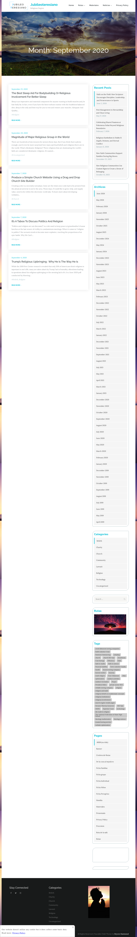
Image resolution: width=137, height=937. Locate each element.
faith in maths (100, 664)
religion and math (101, 691)
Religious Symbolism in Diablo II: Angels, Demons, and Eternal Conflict (109, 141)
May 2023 (100, 284)
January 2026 (101, 213)
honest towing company (111, 670)
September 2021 (102, 354)
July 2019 (99, 503)
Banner (99, 749)
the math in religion (102, 712)
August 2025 (101, 232)
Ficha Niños (101, 787)
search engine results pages (105, 703)
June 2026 (101, 193)
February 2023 (102, 296)
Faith (119, 661)
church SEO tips (108, 658)
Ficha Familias (101, 768)
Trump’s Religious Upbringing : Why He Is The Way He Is (45, 261)
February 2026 (102, 206)
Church (16, 199)
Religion (16, 115)
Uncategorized (19, 155)
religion (118, 688)
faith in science (113, 664)
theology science (120, 719)
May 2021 (100, 374)
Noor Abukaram (113, 676)
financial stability (101, 667)
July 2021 (99, 367)
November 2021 (102, 348)
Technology (100, 579)
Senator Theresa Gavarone (104, 706)
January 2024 (101, 251)
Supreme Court (108, 709)
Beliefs (15, 279)
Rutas (80, 5)
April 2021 (100, 380)
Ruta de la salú (102, 832)
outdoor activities (113, 679)
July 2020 (100, 432)
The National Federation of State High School (108, 715)
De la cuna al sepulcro (105, 762)
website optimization (102, 725)
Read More (16, 120)
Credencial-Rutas (103, 755)
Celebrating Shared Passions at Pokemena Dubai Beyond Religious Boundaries (110, 125)
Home (71, 5)
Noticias (106, 5)
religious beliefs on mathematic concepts (109, 694)
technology (121, 709)
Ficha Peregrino (102, 794)
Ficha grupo (101, 774)
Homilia (99, 800)
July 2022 (100, 322)
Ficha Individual (102, 781)
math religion (100, 676)
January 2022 (101, 335)
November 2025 (102, 219)
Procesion (100, 826)
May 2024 (100, 245)
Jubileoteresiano (44, 5)
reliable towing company (104, 688)
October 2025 (101, 226)
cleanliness (121, 658)
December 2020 (102, 400)
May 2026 (100, 200)
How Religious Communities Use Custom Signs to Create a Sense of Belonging (109, 169)
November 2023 (102, 264)
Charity (99, 547)
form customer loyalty (118, 667)
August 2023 (101, 271)
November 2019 (102, 477)
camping (117, 655)
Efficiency (110, 661)
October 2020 (101, 412)
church (97, 658)
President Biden (101, 685)
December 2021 (102, 342)
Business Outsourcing (102, 655)
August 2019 (101, 496)
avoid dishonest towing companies (107, 649)
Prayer (114, 682)
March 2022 (101, 329)
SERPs (97, 709)
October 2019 (101, 483)
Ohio (124, 676)
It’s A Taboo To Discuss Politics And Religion (37, 221)
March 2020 (101, 451)
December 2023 (102, 258)
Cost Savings (99, 661)
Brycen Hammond (121, 934)
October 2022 (101, 316)
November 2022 (102, 309)
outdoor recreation (102, 682)
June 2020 (100, 438)
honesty (111, 673)
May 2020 (100, 445)
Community (101, 560)
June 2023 (100, 277)
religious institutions (102, 697)
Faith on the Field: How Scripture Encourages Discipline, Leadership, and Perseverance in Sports (111, 97)
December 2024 (102, 239)
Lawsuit (99, 567)
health (97, 670)
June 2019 (100, 509)
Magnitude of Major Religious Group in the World (40, 137)
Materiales (94, 5)
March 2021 (101, 387)
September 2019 (102, 490)
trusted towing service (103, 722)
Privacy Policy (122, 5)
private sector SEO (116, 685)
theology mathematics (103, 719)
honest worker (100, 673)
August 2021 (101, 361)
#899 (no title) (102, 742)
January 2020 (101, 464)
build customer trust (102, 652)
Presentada (100, 813)
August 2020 (101, 425)
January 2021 (101, 393)
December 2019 (102, 470)
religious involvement (103, 700)
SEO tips (120, 706)
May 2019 (100, 515)
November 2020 (102, 406)
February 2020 (102, 457)
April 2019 (100, 522)
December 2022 (102, 303)
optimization (99, 679)
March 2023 (101, 290)
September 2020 (102, 419)
